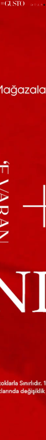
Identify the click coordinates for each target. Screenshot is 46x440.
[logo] (14, 3)
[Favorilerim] (35, 5)
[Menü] (2, 3)
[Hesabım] (38, 5)
